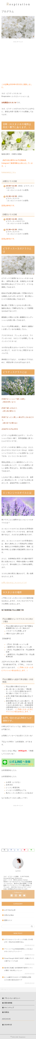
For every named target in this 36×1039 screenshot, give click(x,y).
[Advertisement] (18, 61)
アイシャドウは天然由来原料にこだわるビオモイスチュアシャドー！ (18, 950)
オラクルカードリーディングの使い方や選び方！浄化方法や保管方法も (18, 941)
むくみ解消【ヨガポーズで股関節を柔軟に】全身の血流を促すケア (17, 978)
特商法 (6, 1012)
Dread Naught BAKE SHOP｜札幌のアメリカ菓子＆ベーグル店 (19, 960)
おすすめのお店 (10, 910)
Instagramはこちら (9, 172)
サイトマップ (9, 1007)
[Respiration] (18, 5)
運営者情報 (8, 1003)
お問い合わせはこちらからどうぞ (14, 582)
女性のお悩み (9, 915)
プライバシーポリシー (12, 998)
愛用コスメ (8, 920)
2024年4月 (8, 1025)
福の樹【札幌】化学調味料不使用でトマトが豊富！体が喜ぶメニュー (18, 969)
